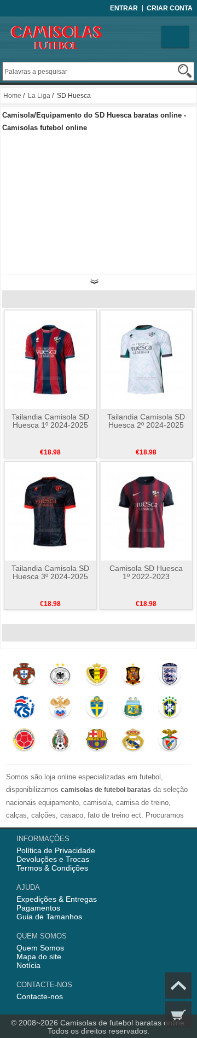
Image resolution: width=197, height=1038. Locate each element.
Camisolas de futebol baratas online (122, 1022)
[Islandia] (23, 709)
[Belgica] (96, 676)
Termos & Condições (52, 868)
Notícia (28, 965)
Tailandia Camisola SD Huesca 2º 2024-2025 (146, 420)
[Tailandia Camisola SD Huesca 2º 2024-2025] (146, 359)
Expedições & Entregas (56, 899)
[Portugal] (23, 676)
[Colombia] (23, 742)
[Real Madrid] (132, 742)
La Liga (39, 96)
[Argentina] (132, 709)
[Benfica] (169, 742)
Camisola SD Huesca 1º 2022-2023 (146, 572)
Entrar (124, 8)
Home (12, 96)
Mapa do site (38, 956)
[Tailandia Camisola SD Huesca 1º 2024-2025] (50, 359)
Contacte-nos (39, 996)
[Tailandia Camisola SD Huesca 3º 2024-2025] (50, 510)
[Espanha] (132, 676)
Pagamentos (38, 907)
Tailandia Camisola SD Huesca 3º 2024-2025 (50, 572)
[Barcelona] (96, 742)
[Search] (185, 71)
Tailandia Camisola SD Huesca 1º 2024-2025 (50, 420)
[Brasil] (169, 709)
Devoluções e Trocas (52, 859)
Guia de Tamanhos (49, 916)
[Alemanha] (60, 676)
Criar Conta (170, 8)
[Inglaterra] (169, 676)
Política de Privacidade (55, 850)
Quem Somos (40, 947)
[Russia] (60, 709)
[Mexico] (60, 742)
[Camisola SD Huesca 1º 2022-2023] (146, 510)
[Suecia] (96, 709)
